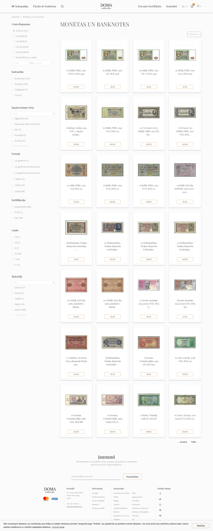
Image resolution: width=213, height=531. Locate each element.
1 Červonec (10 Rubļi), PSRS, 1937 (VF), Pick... (185, 131)
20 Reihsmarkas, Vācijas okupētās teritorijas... (149, 246)
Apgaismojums (137, 497)
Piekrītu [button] (201, 525)
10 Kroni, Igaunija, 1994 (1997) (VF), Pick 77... (149, 303)
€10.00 (76, 87)
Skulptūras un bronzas (121, 516)
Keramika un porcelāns (122, 493)
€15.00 (112, 259)
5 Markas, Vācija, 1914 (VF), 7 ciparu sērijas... (76, 131)
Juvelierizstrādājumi (120, 508)
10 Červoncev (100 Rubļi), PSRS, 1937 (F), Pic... (148, 131)
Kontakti (95, 493)
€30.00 (112, 202)
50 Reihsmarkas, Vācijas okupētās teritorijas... (112, 246)
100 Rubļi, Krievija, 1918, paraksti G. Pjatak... (76, 303)
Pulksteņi (117, 519)
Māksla (116, 497)
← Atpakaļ (182, 441)
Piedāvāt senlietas (44, 6)
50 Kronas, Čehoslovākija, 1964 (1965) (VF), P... (112, 418)
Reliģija (116, 501)
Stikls (134, 493)
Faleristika (135, 501)
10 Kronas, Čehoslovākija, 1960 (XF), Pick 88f (76, 418)
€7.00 (185, 87)
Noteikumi (95, 504)
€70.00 (185, 374)
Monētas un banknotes (33, 16)
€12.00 (76, 202)
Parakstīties (132, 476)
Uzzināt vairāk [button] (58, 527)
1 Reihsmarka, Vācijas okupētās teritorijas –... (76, 246)
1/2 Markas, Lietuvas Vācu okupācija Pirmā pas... (76, 361)
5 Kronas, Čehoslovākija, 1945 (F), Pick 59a (148, 361)
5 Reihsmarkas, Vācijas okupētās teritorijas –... (112, 361)
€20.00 (148, 259)
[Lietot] (53, 63)
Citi (133, 519)
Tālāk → (195, 441)
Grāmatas (135, 516)
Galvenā (15, 16)
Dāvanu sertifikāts (149, 6)
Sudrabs (116, 504)
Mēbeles (116, 512)
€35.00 (112, 144)
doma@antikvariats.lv (74, 506)
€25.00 (148, 144)
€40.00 (148, 431)
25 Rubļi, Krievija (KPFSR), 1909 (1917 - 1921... (185, 189)
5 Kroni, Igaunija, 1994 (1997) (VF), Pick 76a (185, 303)
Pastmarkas (136, 504)
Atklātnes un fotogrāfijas (140, 512)
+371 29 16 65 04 (73, 504)
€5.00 (112, 87)
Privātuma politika (98, 508)
